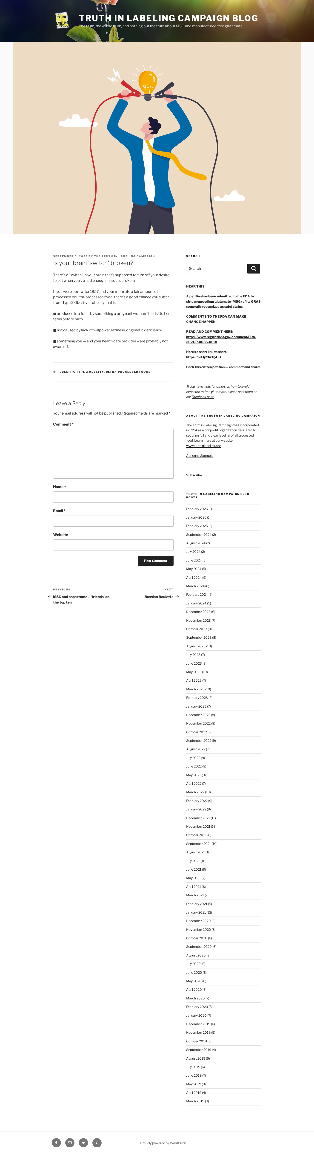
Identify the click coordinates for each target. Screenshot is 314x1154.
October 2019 (196, 1041)
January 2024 (196, 603)
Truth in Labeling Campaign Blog (168, 18)
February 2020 (197, 1007)
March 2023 (195, 689)
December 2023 (198, 612)
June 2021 (193, 869)
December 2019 (198, 1024)
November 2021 (198, 826)
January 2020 (196, 1015)
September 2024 (198, 534)
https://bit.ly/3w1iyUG (203, 357)
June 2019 (194, 1075)
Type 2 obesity (90, 371)
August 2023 (196, 646)
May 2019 (193, 1084)
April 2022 (193, 783)
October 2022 (196, 732)
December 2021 (198, 818)
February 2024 (197, 594)
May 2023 (193, 672)
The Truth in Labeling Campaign (124, 256)
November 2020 (198, 929)
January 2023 (196, 706)
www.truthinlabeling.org (203, 446)
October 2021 (196, 835)
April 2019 (193, 1093)
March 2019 (195, 1101)
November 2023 (198, 620)
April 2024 (194, 577)
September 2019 (198, 1050)
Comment (63, 424)
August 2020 (196, 955)
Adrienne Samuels (199, 455)
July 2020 (193, 964)
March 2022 (195, 792)
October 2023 (196, 629)
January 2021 (196, 912)
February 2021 (196, 904)
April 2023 (194, 680)
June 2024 (194, 560)
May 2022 (193, 775)
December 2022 (198, 715)
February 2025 (197, 526)
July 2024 (193, 551)
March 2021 (195, 895)
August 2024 (196, 543)
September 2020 (199, 946)
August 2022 (195, 749)
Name (59, 487)
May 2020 (194, 981)
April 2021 (193, 887)
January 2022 (196, 809)
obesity (67, 371)
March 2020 (195, 998)
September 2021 (198, 844)
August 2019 (195, 1058)
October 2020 (196, 938)
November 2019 (198, 1032)
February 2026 (197, 509)
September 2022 (198, 740)
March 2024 (195, 586)
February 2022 (197, 801)
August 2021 (195, 852)
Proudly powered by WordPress (163, 1143)
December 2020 (198, 921)
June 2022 (194, 766)
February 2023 (197, 698)
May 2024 (193, 569)
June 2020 (194, 972)
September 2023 (198, 637)
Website (60, 535)
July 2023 (193, 655)
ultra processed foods (128, 371)
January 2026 (196, 517)
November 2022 (198, 723)
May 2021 (193, 878)
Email (59, 511)
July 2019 (193, 1067)
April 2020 (194, 989)
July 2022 (193, 758)
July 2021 (193, 861)
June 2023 (194, 663)
